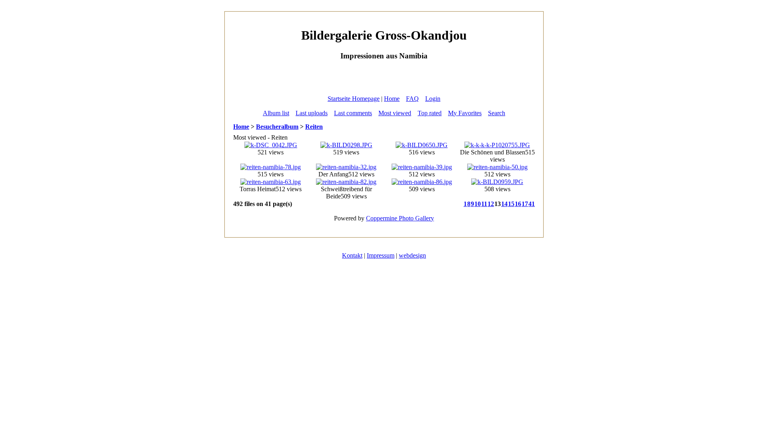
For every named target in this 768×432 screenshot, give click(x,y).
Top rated (430, 113)
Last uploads (312, 113)
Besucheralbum (277, 126)
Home (392, 98)
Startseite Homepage (354, 98)
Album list (276, 113)
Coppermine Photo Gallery (400, 218)
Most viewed (394, 113)
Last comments (353, 113)
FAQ (412, 98)
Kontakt (352, 255)
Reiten (314, 126)
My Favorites (465, 113)
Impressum (380, 255)
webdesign (412, 255)
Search (496, 113)
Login (432, 98)
